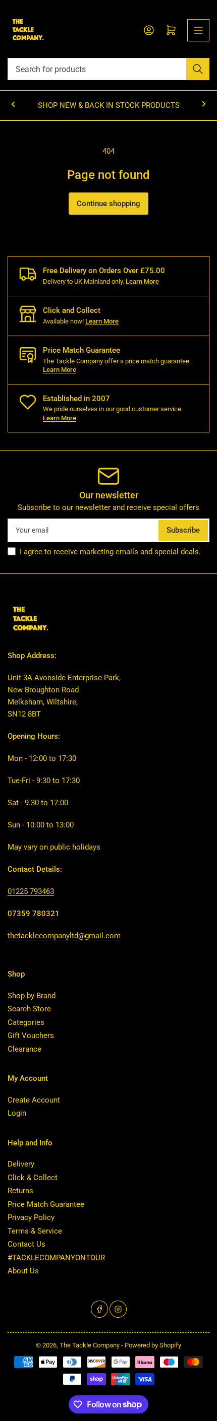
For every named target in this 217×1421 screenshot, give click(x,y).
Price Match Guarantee (46, 1204)
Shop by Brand (32, 995)
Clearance (24, 1049)
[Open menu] (198, 30)
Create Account (34, 1100)
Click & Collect (33, 1177)
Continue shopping (108, 203)
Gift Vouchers (31, 1035)
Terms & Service (35, 1231)
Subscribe (183, 530)
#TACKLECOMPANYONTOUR (56, 1257)
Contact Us (26, 1244)
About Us (23, 1270)
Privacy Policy (31, 1217)
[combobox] (108, 69)
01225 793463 (31, 891)
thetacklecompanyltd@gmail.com (64, 935)
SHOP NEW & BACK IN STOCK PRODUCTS (109, 105)
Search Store (29, 1008)
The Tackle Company (90, 1345)
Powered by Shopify (153, 1345)
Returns (20, 1190)
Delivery (21, 1164)
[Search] (198, 69)
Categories (26, 1022)
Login (17, 1113)
